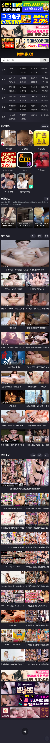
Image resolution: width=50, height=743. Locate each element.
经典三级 (23, 91)
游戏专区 (44, 68)
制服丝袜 (12, 91)
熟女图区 (34, 100)
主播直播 (34, 82)
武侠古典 (44, 106)
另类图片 (44, 100)
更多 (46, 236)
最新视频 (5, 236)
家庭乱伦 (23, 106)
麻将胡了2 (12, 72)
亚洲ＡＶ (12, 78)
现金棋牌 (34, 72)
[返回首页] (47, 738)
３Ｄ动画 (44, 78)
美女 (33, 236)
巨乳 (39, 236)
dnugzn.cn (25, 54)
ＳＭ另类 (44, 82)
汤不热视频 (45, 115)
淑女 (39, 455)
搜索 (44, 60)
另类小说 (23, 109)
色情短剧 (23, 119)
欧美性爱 (44, 87)
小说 (3, 107)
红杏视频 (12, 119)
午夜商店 (23, 115)
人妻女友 (34, 106)
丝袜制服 (23, 82)
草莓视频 (34, 115)
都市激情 (12, 106)
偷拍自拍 (23, 87)
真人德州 (23, 68)
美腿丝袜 (12, 100)
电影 (3, 89)
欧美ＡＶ (34, 78)
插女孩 (12, 115)
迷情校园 (12, 109)
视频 (3, 79)
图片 (3, 98)
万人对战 (34, 68)
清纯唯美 (23, 100)
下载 (46, 199)
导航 (3, 116)
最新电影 (5, 455)
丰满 (33, 455)
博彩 (3, 70)
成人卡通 (34, 87)
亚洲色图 (23, 96)
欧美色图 (34, 96)
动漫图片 (44, 96)
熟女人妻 (12, 82)
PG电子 (12, 68)
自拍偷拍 (23, 78)
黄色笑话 (34, 109)
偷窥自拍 (12, 96)
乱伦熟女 (34, 91)
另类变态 (44, 91)
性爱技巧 (44, 109)
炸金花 (23, 72)
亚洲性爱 (12, 87)
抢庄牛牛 (44, 72)
